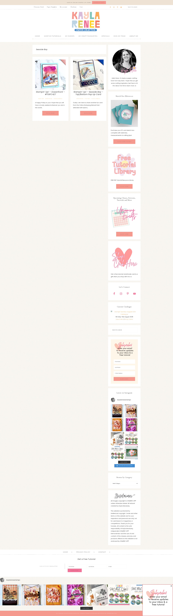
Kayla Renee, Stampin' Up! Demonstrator (86, 21)
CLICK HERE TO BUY (124, 141)
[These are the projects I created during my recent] (131, 424)
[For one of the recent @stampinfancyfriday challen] (131, 452)
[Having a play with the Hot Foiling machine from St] (117, 438)
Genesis (82, 613)
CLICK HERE (124, 186)
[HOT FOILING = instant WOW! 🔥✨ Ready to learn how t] (117, 452)
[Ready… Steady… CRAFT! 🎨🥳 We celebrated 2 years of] (117, 410)
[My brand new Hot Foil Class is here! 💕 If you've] (131, 438)
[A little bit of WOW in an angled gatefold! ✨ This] (131, 410)
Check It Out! (99, 2)
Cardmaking (48, 98)
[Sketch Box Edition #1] (124, 113)
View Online (120, 319)
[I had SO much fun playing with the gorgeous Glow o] (117, 424)
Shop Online (129, 319)
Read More (50, 113)
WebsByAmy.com (112, 613)
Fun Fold (87, 98)
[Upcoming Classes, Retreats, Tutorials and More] (124, 230)
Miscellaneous (58, 98)
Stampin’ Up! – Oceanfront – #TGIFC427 (50, 93)
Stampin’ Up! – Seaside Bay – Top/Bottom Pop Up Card (88, 93)
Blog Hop (41, 98)
